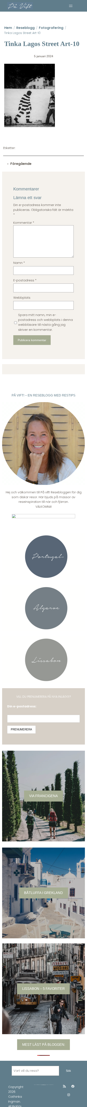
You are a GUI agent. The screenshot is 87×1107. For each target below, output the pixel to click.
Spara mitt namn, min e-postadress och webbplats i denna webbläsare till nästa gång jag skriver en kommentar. (45, 322)
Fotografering (51, 27)
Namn (19, 263)
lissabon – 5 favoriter (43, 988)
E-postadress (25, 280)
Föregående (20, 163)
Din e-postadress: (21, 706)
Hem (8, 27)
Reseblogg (25, 27)
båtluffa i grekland (43, 893)
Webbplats (21, 298)
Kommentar (23, 223)
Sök (68, 1070)
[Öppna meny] (70, 5)
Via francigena (43, 796)
